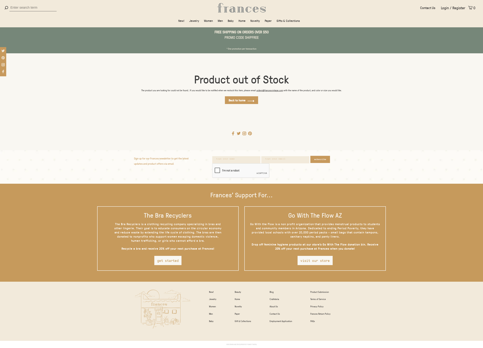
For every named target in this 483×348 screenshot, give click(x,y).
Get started (168, 260)
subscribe (320, 159)
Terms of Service (318, 299)
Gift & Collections (243, 321)
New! (181, 21)
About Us (274, 306)
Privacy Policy (317, 306)
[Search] (7, 7)
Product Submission (319, 291)
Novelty (255, 21)
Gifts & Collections (288, 21)
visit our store (315, 260)
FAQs (312, 321)
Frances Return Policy (320, 313)
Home (241, 21)
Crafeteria (274, 299)
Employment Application (281, 321)
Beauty (238, 291)
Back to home (237, 100)
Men (220, 21)
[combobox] (33, 7)
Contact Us (427, 7)
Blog (272, 291)
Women (208, 21)
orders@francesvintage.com (269, 90)
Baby (231, 21)
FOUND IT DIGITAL (252, 344)
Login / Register (453, 7)
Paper (268, 21)
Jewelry (194, 21)
